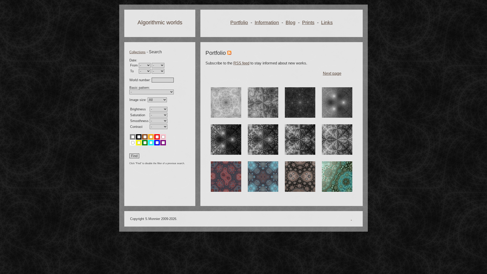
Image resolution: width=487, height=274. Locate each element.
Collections (137, 52)
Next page (332, 73)
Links (327, 22)
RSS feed (241, 63)
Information (267, 22)
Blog (290, 22)
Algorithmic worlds (159, 22)
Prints (308, 22)
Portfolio (239, 22)
